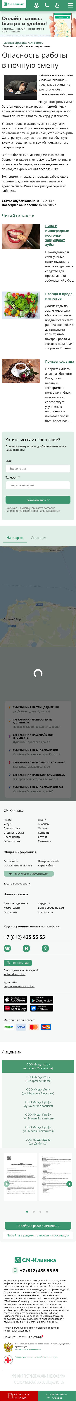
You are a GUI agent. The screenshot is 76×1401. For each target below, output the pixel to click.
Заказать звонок (38, 500)
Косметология (12, 907)
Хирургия (44, 903)
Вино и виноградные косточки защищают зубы (57, 235)
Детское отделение (16, 903)
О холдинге (11, 861)
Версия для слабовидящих (31, 873)
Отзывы (43, 828)
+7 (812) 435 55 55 (39, 1270)
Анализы (43, 824)
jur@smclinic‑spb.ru (14, 974)
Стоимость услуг (14, 832)
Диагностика (12, 828)
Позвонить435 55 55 (59, 1396)
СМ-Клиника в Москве (18, 865)
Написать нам (20, 962)
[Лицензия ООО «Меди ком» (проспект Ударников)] (20, 1177)
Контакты (44, 832)
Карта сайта (45, 865)
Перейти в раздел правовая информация (38, 1235)
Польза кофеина (59, 361)
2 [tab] (34, 1212)
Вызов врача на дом (51, 907)
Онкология (10, 912)
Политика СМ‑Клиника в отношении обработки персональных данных (31, 1329)
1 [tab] (27, 1212)
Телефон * (13, 477)
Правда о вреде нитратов (58, 296)
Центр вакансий (48, 861)
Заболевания (12, 841)
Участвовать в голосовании (28, 1349)
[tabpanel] (20, 1177)
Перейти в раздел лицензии (38, 1226)
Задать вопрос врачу (17, 883)
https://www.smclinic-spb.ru (19, 986)
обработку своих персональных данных (34, 510)
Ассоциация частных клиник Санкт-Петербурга (36, 1356)
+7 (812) (24, 937)
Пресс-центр (12, 837)
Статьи (42, 837)
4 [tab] (47, 1212)
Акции (8, 819)
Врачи (42, 819)
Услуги (8, 824)
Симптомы (44, 841)
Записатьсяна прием (21, 1396)
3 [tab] (40, 1212)
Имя (9, 461)
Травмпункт (45, 912)
